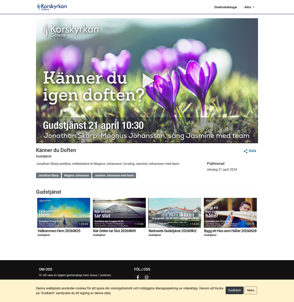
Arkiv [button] (248, 7)
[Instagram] (146, 277)
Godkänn (234, 290)
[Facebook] (138, 277)
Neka (250, 290)
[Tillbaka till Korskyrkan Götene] (51, 6)
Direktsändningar (225, 7)
